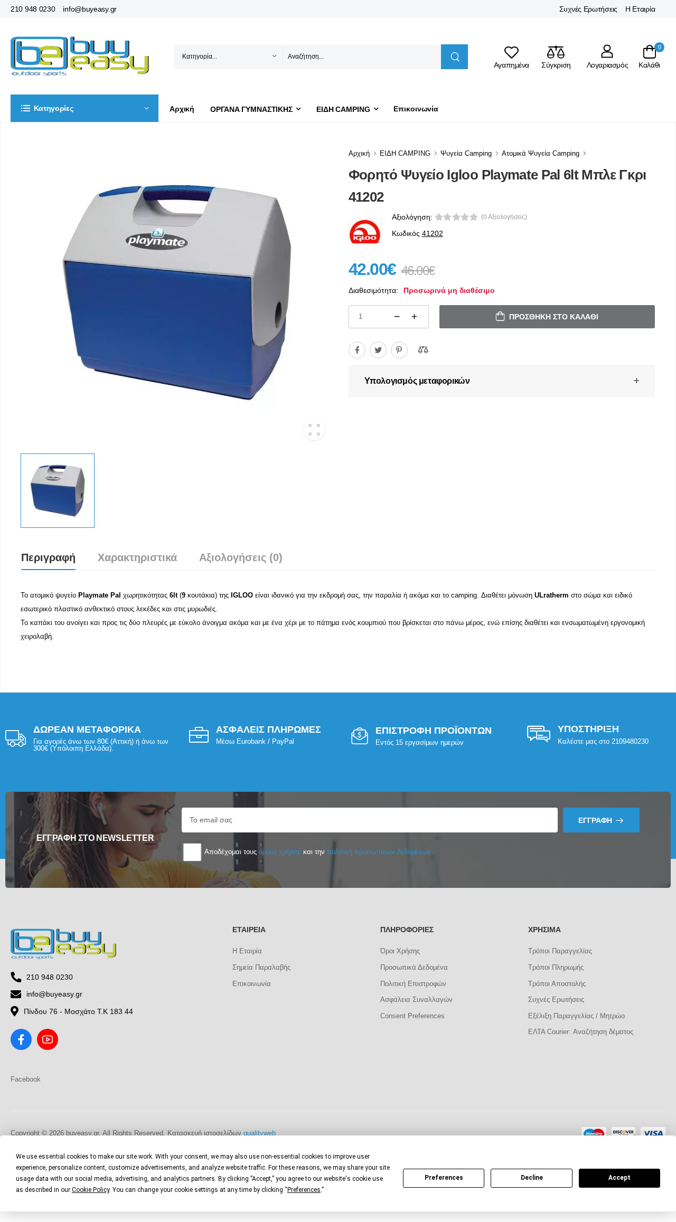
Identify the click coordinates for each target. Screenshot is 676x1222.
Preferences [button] (304, 1189)
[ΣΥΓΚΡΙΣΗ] (423, 349)
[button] (84, 108)
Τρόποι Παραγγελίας (560, 951)
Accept (619, 1177)
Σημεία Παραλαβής (261, 967)
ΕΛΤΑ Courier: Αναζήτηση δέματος (580, 1032)
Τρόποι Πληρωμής (556, 967)
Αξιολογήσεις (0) (241, 557)
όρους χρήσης (280, 852)
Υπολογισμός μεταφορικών (417, 380)
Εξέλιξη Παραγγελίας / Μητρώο (576, 1016)
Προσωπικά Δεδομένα (414, 967)
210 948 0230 (33, 9)
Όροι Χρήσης (400, 951)
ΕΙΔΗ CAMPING (343, 109)
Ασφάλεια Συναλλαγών (416, 999)
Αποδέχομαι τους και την (317, 852)
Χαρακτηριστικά (137, 557)
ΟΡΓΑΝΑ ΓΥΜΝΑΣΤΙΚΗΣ (251, 109)
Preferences (444, 1177)
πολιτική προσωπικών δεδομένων (379, 852)
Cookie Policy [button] (90, 1189)
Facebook (26, 1079)
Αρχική (182, 109)
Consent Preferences (412, 1016)
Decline (532, 1177)
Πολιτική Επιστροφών (413, 984)
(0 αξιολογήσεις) (504, 217)
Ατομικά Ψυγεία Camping (540, 153)
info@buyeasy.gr (90, 9)
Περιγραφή (48, 557)
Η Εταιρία (640, 9)
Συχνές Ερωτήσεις (588, 9)
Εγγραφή (595, 820)
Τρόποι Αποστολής (557, 984)
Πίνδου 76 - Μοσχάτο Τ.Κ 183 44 (78, 1011)
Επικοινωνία (415, 109)
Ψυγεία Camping (466, 153)
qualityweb (259, 1133)
